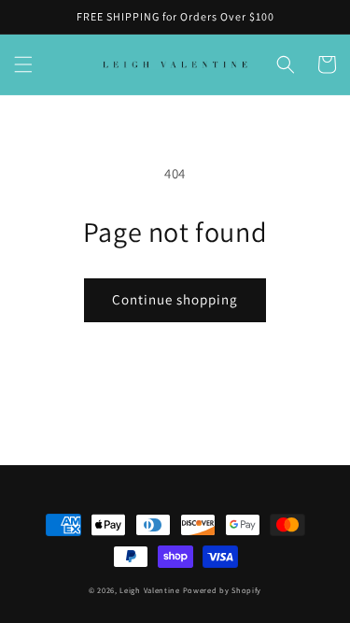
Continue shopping (175, 299)
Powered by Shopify (222, 590)
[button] (23, 64)
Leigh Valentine (149, 590)
